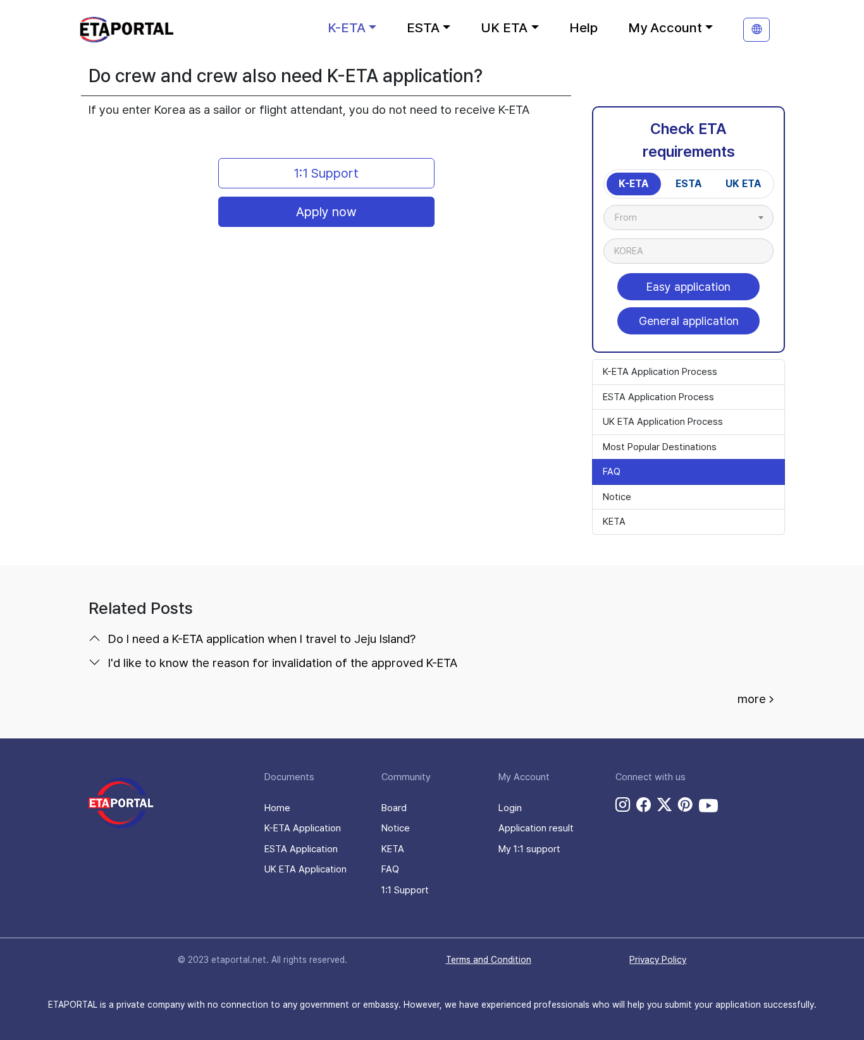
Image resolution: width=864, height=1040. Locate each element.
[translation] (756, 30)
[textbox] (632, 217)
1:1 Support (326, 173)
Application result (536, 828)
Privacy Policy (657, 960)
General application (689, 320)
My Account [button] (665, 27)
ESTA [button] (423, 27)
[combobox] (688, 217)
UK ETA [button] (504, 27)
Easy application (688, 286)
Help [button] (583, 27)
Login (510, 808)
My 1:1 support (529, 849)
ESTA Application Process (658, 397)
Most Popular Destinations (660, 447)
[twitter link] (664, 805)
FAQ (611, 471)
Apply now (326, 211)
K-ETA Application (302, 828)
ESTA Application (301, 849)
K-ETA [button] (347, 27)
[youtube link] (708, 805)
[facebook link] (643, 805)
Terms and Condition (488, 960)
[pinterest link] (685, 805)
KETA (614, 521)
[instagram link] (622, 805)
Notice (617, 497)
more (751, 699)
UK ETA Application (305, 869)
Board (394, 808)
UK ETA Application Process (663, 421)
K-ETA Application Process (660, 371)
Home (277, 808)
